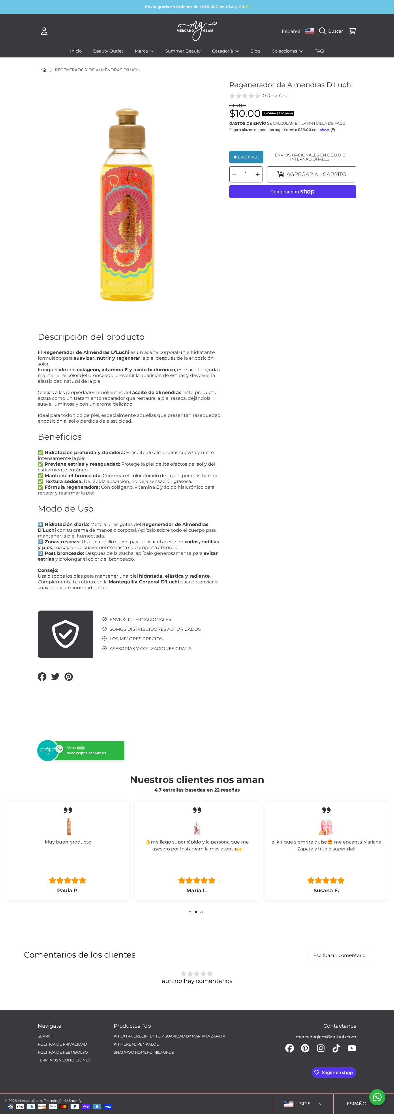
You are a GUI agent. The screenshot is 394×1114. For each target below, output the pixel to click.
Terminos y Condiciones (64, 1060)
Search (46, 1036)
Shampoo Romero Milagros (144, 1052)
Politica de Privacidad (62, 1044)
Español (291, 31)
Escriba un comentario (339, 955)
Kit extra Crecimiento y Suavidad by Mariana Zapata (169, 1036)
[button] (332, 31)
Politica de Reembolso (63, 1052)
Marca (142, 51)
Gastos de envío (247, 123)
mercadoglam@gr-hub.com (326, 1037)
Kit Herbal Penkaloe (136, 1044)
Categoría (223, 51)
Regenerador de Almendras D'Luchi (97, 70)
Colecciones (285, 51)
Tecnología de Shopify (63, 1100)
